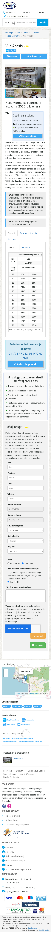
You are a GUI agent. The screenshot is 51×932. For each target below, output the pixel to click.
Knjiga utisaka (11, 820)
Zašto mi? (9, 851)
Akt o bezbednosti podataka (18, 869)
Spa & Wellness (27, 773)
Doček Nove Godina (36, 770)
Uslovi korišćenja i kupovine (17, 824)
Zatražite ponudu (26, 364)
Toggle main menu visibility (48, 5)
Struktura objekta (15, 525)
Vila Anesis (18, 758)
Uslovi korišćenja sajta (15, 860)
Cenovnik (11, 233)
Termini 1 (13, 247)
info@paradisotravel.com (18, 15)
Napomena (12, 239)
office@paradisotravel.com (17, 891)
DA (11, 581)
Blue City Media (44, 930)
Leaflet (18, 693)
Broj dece (11, 546)
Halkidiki (26, 32)
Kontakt (9, 864)
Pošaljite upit (35, 56)
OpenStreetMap (35, 693)
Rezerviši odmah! (28, 135)
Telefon (10, 494)
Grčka (18, 32)
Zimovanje (20, 770)
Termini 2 (26, 247)
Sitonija (36, 32)
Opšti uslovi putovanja (15, 856)
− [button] (6, 675)
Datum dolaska (14, 504)
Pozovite (38, 645)
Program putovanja (28, 233)
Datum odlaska (14, 515)
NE (18, 581)
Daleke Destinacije (11, 777)
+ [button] (6, 671)
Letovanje (8, 32)
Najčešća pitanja (12, 815)
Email (10, 483)
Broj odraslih (13, 536)
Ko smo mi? (10, 847)
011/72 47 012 (18, 353)
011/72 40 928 (33, 355)
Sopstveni (28, 563)
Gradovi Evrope (9, 773)
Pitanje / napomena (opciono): (18, 587)
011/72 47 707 (28, 887)
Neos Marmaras (14, 35)
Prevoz (10, 559)
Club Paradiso (32, 928)
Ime (9, 462)
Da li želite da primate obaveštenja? (23, 568)
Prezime (11, 472)
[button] (43, 67)
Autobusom (15, 563)
